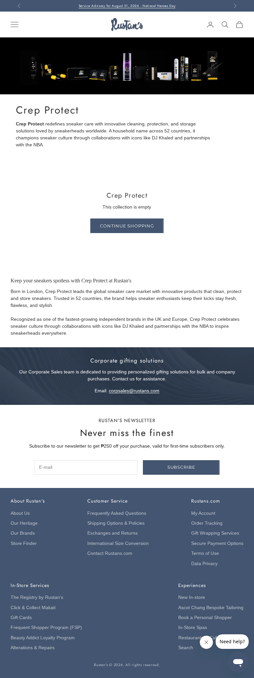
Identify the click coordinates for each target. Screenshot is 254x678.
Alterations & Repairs (33, 647)
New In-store (191, 597)
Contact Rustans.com (109, 553)
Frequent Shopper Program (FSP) (46, 627)
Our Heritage (24, 523)
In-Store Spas (192, 627)
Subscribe (181, 467)
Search (185, 647)
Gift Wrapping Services (215, 533)
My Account (203, 513)
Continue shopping (127, 225)
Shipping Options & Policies (116, 523)
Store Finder (24, 543)
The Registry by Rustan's (37, 597)
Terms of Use (205, 553)
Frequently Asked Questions (116, 513)
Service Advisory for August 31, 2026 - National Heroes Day (127, 5)
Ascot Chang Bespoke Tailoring (210, 607)
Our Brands (23, 533)
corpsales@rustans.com (134, 390)
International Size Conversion (118, 543)
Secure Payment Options (217, 543)
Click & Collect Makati (33, 607)
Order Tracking (207, 523)
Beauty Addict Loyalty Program (43, 637)
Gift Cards (21, 617)
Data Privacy (204, 563)
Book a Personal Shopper (205, 617)
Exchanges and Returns (112, 533)
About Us (20, 513)
